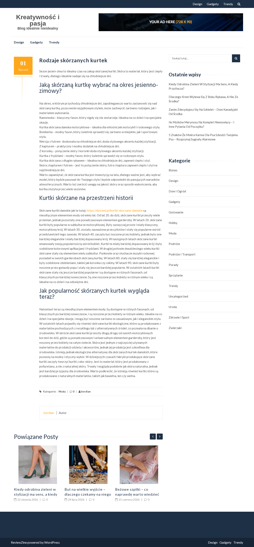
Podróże (174, 244)
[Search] (236, 58)
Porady (173, 265)
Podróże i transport (182, 254)
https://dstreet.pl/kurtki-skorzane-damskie (115, 210)
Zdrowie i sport (179, 317)
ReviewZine (19, 542)
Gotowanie (176, 212)
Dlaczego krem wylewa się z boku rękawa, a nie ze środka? (203, 99)
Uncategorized (178, 296)
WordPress (52, 542)
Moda (62, 391)
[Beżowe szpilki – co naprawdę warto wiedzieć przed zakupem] (139, 464)
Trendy (228, 4)
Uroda (173, 307)
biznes (173, 170)
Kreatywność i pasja (38, 20)
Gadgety (213, 4)
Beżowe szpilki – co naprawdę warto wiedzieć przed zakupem (137, 494)
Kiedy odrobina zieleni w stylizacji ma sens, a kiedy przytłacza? (35, 494)
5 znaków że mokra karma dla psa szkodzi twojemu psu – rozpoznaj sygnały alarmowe (203, 137)
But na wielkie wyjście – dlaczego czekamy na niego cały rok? (87, 494)
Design (197, 4)
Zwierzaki (175, 328)
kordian (86, 391)
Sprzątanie (176, 275)
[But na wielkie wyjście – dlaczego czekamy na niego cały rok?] (88, 464)
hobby (173, 223)
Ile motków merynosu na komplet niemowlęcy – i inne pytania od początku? (201, 124)
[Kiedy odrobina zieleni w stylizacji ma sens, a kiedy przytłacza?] (38, 464)
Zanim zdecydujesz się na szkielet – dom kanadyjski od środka (203, 112)
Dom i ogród (177, 191)
